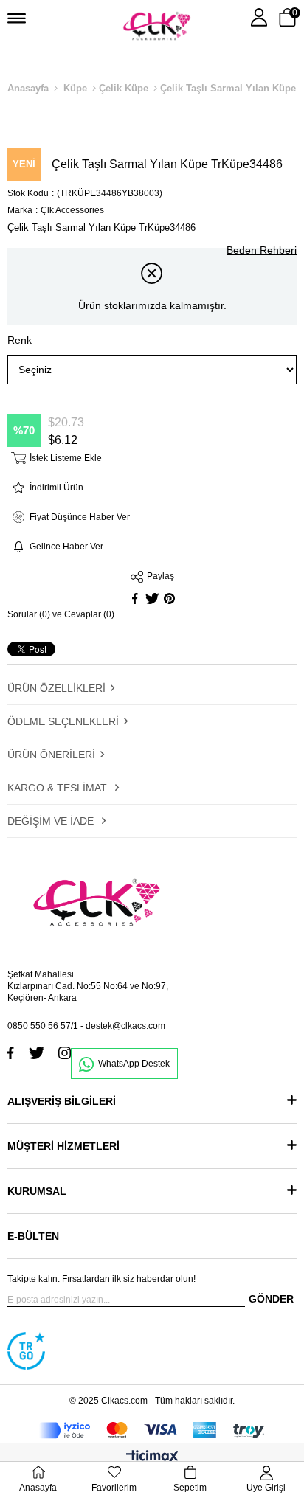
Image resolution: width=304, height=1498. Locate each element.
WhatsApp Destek (134, 1063)
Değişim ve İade (52, 821)
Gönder (271, 1299)
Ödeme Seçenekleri (63, 721)
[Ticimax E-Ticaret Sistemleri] (152, 1458)
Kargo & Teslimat (58, 788)
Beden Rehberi (262, 250)
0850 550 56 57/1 (42, 1026)
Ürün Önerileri (51, 754)
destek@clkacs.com (125, 1026)
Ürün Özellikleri (56, 688)
